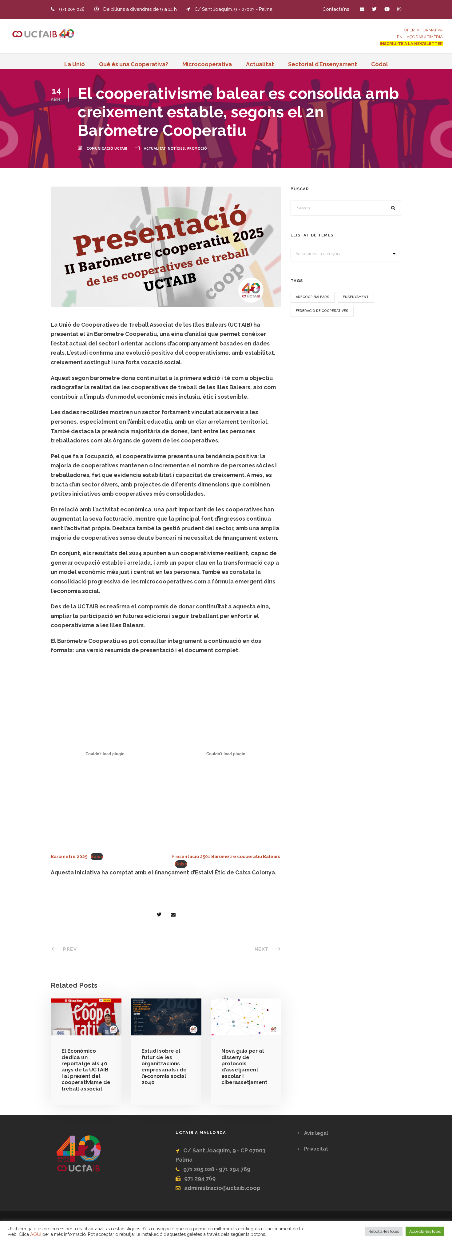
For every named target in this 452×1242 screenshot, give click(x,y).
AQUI (35, 1234)
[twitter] (374, 9)
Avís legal (316, 1133)
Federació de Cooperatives (322, 311)
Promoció (197, 149)
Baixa (97, 856)
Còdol (379, 64)
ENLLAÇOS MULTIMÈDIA (420, 36)
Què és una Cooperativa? (133, 64)
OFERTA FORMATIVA (423, 30)
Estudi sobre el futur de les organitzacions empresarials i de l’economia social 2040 (164, 1066)
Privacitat (316, 1149)
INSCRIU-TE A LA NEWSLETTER (411, 43)
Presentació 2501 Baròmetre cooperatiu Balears (226, 856)
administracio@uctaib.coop (222, 1188)
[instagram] (399, 9)
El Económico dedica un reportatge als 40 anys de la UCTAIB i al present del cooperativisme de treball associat (85, 1069)
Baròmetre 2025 (69, 856)
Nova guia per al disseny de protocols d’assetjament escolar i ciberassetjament (244, 1066)
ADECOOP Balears (312, 297)
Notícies (176, 149)
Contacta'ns (336, 9)
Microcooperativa (207, 64)
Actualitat (260, 64)
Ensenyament (356, 297)
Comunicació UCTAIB (107, 149)
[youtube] (387, 9)
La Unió (74, 64)
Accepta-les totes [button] (425, 1231)
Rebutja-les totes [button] (383, 1231)
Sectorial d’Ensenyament (322, 64)
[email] (362, 9)
